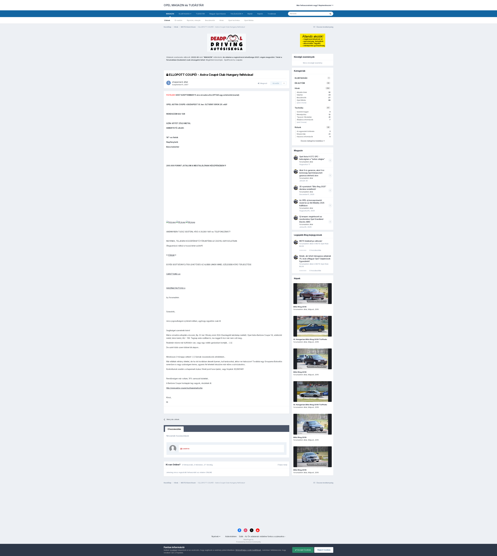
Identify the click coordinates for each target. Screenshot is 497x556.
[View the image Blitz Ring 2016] (312, 293)
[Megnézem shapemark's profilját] (168, 83)
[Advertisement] (241, 507)
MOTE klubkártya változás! (310, 241)
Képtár (250, 14)
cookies (173, 550)
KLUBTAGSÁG (184, 14)
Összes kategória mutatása (312, 141)
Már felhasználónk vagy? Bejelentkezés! (314, 5)
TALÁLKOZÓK (236, 14)
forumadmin (304, 162)
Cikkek (167, 20)
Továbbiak (272, 14)
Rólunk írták (313, 134)
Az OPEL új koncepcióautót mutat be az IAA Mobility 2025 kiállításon (311, 203)
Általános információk (313, 120)
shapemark (177, 82)
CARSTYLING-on (173, 274)
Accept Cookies (304, 550)
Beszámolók (210, 20)
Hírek (222, 20)
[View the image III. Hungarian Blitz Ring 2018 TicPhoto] (312, 326)
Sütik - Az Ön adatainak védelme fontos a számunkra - (262, 536)
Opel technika (234, 20)
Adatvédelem (231, 536)
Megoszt (263, 83)
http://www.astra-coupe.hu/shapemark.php (184, 388)
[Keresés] (330, 14)
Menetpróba (313, 114)
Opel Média (248, 20)
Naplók (260, 14)
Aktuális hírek (313, 92)
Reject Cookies (324, 550)
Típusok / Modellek (313, 117)
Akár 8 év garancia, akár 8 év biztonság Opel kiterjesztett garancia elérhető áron (311, 173)
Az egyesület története (313, 131)
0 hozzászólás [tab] (174, 429)
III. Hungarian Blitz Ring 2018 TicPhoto (310, 339)
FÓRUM (171, 255)
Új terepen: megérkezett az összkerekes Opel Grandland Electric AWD (311, 219)
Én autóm (178, 20)
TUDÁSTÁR (200, 14)
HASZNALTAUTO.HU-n (175, 288)
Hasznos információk (313, 137)
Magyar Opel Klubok (217, 14)
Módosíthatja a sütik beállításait (248, 550)
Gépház (313, 95)
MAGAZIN (170, 14)
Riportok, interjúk (193, 20)
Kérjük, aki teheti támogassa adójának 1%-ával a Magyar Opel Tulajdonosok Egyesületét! (315, 258)
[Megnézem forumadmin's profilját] (296, 158)
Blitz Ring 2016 (299, 307)
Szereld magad (313, 112)
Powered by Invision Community (248, 542)
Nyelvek (215, 536)
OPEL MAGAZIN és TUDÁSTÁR (184, 5)
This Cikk (320, 14)
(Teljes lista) (282, 465)
